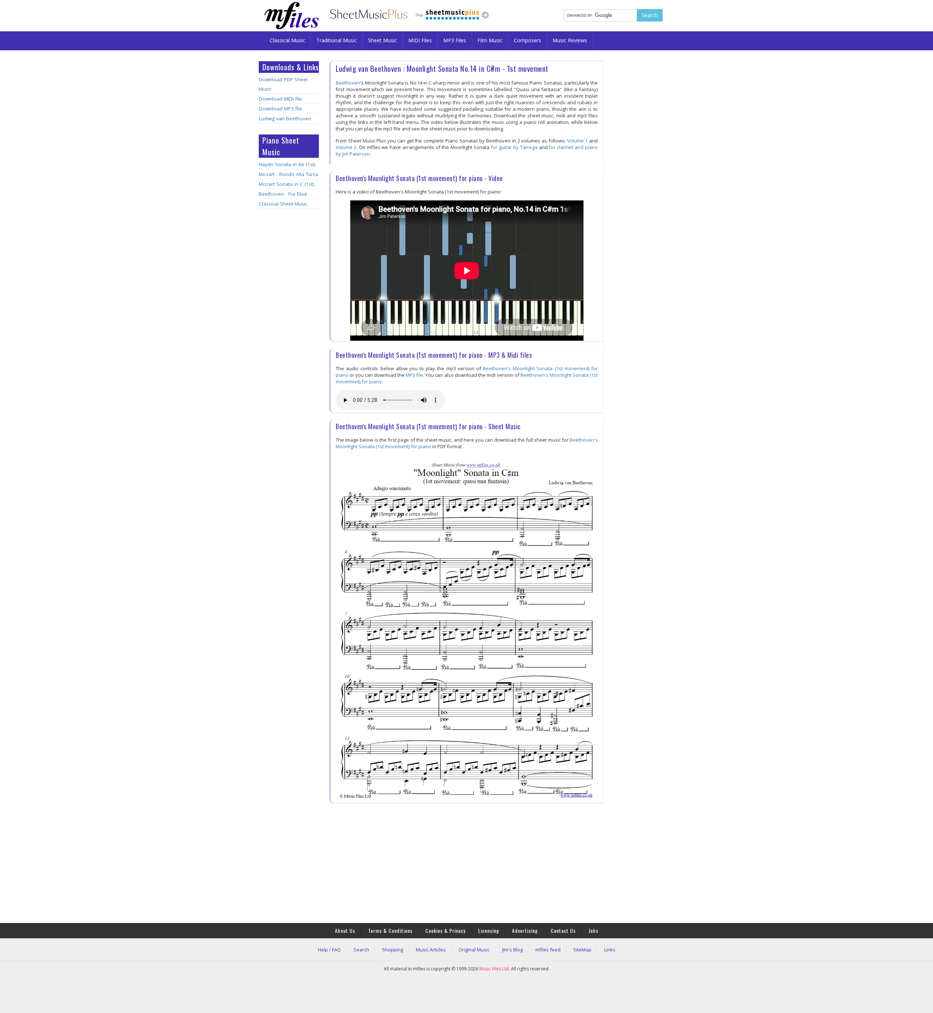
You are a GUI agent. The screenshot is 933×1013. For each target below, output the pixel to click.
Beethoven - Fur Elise (283, 194)
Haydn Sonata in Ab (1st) (287, 164)
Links (610, 949)
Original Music (473, 949)
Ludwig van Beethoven (285, 118)
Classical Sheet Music (283, 203)
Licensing (488, 930)
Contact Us (563, 930)
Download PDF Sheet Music (283, 84)
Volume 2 (346, 147)
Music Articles (431, 949)
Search (361, 949)
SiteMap (582, 949)
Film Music (490, 40)
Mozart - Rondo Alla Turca (288, 174)
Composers (527, 40)
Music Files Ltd (494, 969)
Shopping (392, 949)
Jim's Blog (512, 949)
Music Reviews (570, 40)
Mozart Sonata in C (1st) (286, 184)
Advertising (525, 930)
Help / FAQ (329, 949)
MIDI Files (420, 40)
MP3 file (414, 375)
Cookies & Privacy (445, 930)
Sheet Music (382, 40)
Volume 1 (577, 140)
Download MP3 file (280, 108)
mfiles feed (548, 949)
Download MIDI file (280, 98)
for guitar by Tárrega (514, 147)
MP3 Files (454, 40)
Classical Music (287, 40)
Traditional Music (336, 40)
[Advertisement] (289, 329)
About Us (345, 930)
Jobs (593, 930)
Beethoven (348, 82)
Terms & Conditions (390, 930)
